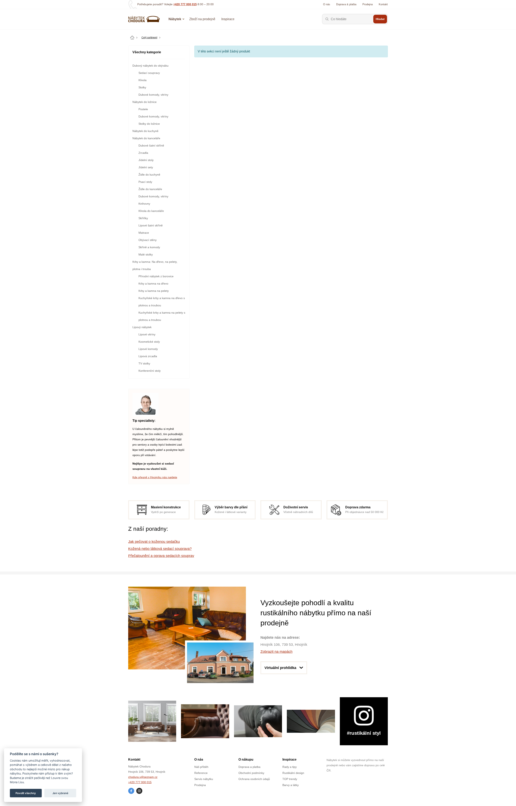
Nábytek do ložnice (144, 102)
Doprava (346, 4)
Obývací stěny (147, 240)
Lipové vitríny (146, 334)
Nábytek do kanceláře (146, 138)
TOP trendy (289, 779)
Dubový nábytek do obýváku (150, 65)
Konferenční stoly (149, 370)
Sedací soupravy (149, 72)
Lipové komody (148, 349)
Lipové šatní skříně (150, 225)
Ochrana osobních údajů (254, 779)
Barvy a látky (290, 785)
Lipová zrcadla (147, 356)
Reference (201, 773)
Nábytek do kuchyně (145, 131)
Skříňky (143, 218)
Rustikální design (293, 773)
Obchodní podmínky (251, 773)
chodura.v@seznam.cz (142, 777)
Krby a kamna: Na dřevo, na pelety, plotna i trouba (154, 265)
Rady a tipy (289, 766)
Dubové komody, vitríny (153, 94)
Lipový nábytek (142, 327)
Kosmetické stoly (149, 341)
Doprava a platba (249, 766)
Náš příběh (201, 766)
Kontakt (383, 4)
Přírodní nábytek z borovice (156, 276)
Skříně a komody (149, 247)
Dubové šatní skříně (151, 145)
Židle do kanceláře (150, 189)
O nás (326, 4)
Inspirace (227, 19)
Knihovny (144, 203)
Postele (143, 109)
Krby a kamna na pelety (153, 290)
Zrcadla (143, 152)
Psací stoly (145, 181)
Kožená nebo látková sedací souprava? (160, 549)
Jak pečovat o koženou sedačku (154, 542)
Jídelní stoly (146, 160)
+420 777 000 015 (185, 4)
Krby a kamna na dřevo (153, 283)
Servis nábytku (203, 779)
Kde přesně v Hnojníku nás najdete (154, 477)
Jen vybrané (60, 793)
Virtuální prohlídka (280, 668)
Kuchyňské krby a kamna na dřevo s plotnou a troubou (161, 301)
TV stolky (144, 363)
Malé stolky (145, 254)
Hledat (380, 19)
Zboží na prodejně (202, 19)
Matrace (143, 232)
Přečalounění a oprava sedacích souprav (161, 556)
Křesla (142, 80)
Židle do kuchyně (149, 174)
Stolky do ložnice (149, 123)
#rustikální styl (364, 733)
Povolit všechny (26, 793)
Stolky (142, 87)
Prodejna (367, 4)
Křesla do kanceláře (151, 210)
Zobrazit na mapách (276, 652)
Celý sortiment (149, 37)
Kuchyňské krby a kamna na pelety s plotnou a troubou (161, 316)
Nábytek (175, 19)
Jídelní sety (145, 167)
